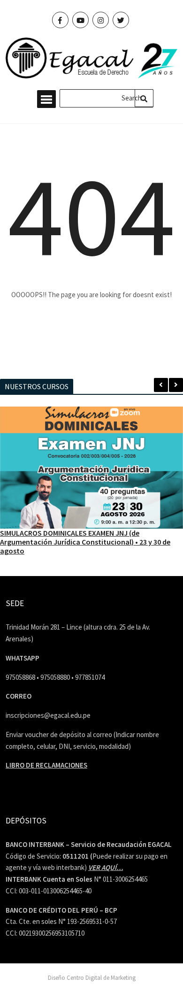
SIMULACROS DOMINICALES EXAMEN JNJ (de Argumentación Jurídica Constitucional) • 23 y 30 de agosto (85, 541)
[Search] (144, 98)
